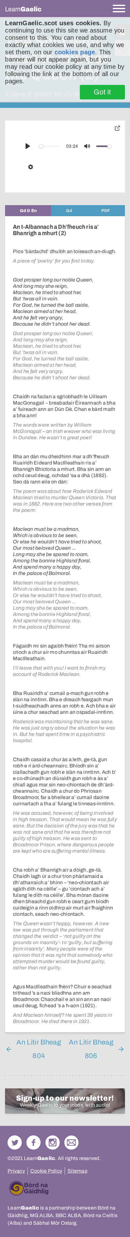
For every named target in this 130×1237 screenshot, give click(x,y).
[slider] (49, 146)
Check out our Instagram (52, 1142)
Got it (102, 92)
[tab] (28, 210)
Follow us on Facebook (34, 1142)
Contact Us (71, 1142)
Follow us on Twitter (15, 1142)
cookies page (75, 52)
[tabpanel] (65, 624)
